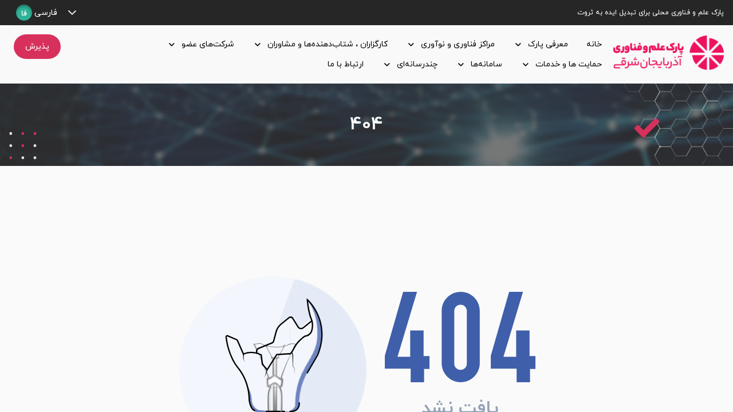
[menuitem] (592, 44)
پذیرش (37, 46)
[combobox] (36, 12)
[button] (72, 12)
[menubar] (339, 54)
